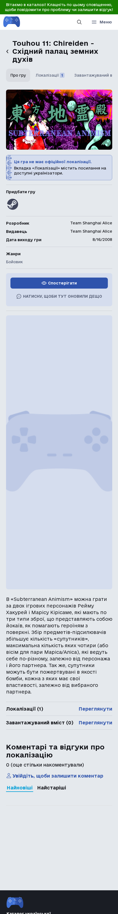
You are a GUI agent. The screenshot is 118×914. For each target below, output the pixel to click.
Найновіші (20, 787)
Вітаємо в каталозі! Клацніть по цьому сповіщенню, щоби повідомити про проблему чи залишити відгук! (59, 7)
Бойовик (14, 262)
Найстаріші (51, 787)
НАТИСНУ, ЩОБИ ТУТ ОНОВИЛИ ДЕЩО (62, 296)
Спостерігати (62, 283)
